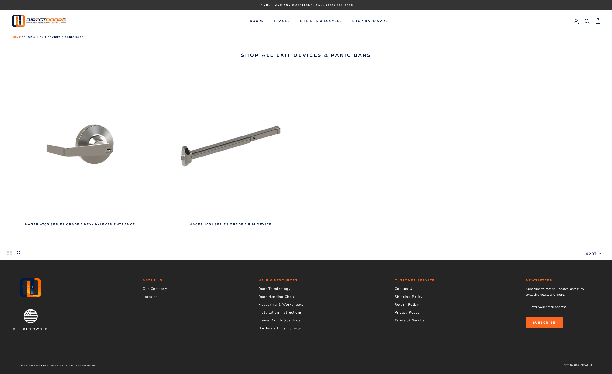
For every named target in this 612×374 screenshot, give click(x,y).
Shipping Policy (409, 296)
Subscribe (544, 322)
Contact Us (405, 289)
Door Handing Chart (276, 296)
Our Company (155, 289)
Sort (592, 253)
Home (16, 37)
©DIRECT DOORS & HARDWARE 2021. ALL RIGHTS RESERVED (57, 365)
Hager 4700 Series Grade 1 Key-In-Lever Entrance (80, 224)
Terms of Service (410, 320)
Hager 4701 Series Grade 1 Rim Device (231, 224)
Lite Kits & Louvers (321, 21)
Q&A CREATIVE (583, 365)
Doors (257, 21)
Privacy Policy (407, 312)
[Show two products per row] (9, 253)
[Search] (587, 20)
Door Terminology (274, 289)
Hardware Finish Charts (279, 328)
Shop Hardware (370, 21)
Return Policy (407, 304)
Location (150, 296)
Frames (282, 21)
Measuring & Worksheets (281, 304)
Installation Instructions (280, 312)
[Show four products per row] (18, 253)
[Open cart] (598, 21)
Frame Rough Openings (279, 320)
